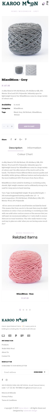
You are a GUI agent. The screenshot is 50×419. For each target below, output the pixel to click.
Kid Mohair (27, 112)
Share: (4, 139)
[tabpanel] (25, 272)
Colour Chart (25, 154)
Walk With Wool (8, 348)
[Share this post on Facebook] (11, 139)
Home (14, 11)
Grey (20, 112)
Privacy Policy (7, 396)
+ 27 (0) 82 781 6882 (14, 388)
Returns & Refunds (9, 393)
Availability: (6, 105)
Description (15, 147)
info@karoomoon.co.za (32, 388)
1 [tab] (20, 310)
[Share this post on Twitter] (16, 139)
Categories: (6, 108)
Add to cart (29, 126)
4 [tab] (30, 310)
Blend (16, 112)
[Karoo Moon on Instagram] (6, 379)
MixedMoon (18, 108)
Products (5, 345)
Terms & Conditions (9, 400)
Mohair (17, 115)
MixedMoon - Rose (25, 294)
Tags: (4, 112)
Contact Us (6, 356)
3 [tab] (26, 310)
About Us (5, 352)
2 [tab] (23, 310)
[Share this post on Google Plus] (20, 139)
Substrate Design (30, 410)
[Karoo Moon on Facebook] (2, 379)
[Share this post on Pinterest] (26, 139)
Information (34, 147)
